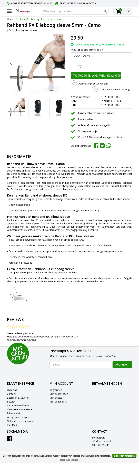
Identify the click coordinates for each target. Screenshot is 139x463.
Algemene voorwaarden (20, 409)
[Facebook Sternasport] (9, 440)
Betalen (11, 401)
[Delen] (97, 145)
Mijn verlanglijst (58, 401)
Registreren (55, 390)
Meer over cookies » (70, 460)
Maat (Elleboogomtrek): (87, 50)
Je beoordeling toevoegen (21, 339)
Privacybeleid (14, 413)
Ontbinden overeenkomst (21, 421)
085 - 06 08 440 (100, 445)
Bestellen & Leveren (18, 397)
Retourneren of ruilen (18, 405)
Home (10, 19)
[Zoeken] (105, 11)
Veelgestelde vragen (18, 417)
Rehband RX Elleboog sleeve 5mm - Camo (39, 19)
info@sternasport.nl (103, 441)
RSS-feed (12, 425)
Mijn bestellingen (58, 393)
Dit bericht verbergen (124, 456)
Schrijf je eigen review (23, 30)
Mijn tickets (55, 397)
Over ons (12, 390)
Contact (11, 393)
